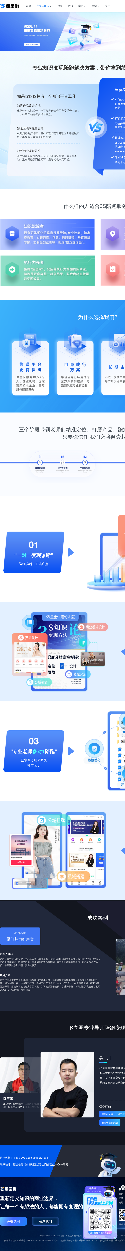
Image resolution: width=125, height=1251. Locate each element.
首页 (28, 6)
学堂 (94, 6)
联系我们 (45, 1221)
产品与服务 (42, 6)
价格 (60, 6)
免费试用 (13, 1221)
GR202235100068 (36, 1240)
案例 (80, 6)
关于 (107, 6)
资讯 (70, 6)
